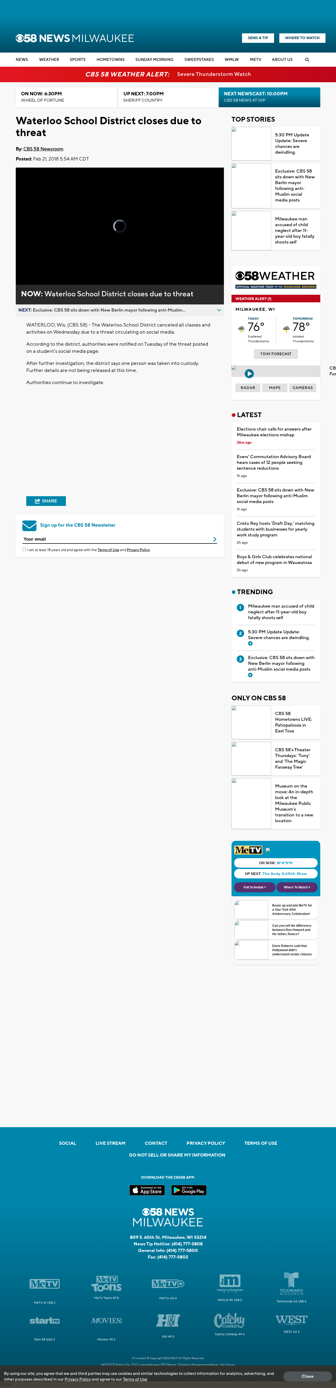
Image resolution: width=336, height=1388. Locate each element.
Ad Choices (227, 1365)
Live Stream (110, 1143)
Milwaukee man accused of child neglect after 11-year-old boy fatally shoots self (294, 230)
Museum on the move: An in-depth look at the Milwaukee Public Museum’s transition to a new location (294, 803)
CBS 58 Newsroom (43, 149)
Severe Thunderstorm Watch (214, 74)
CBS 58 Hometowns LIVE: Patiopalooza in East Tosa (293, 722)
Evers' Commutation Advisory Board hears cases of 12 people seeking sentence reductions (274, 462)
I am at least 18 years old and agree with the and (88, 550)
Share (49, 501)
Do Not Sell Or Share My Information (177, 1155)
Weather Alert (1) (253, 299)
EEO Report (168, 1365)
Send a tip (258, 38)
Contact (156, 1143)
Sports (78, 59)
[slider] (34, 262)
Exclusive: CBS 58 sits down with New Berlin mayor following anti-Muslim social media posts (295, 185)
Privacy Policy (138, 550)
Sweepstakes (199, 59)
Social (67, 1143)
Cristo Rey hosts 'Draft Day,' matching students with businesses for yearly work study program (275, 529)
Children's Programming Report (198, 1365)
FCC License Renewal (146, 1365)
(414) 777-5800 (182, 1251)
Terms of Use (108, 550)
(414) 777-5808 (187, 1244)
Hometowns (111, 59)
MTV (255, 59)
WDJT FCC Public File (115, 1365)
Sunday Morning (154, 59)
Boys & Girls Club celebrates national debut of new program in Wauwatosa (274, 560)
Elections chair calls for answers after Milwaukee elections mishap (274, 432)
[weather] (241, 329)
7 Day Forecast (275, 354)
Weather (49, 59)
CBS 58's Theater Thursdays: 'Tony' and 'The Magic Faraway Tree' (293, 758)
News (22, 59)
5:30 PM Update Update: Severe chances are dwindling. (292, 143)
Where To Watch (302, 38)
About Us (282, 59)
